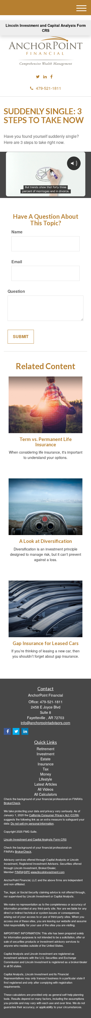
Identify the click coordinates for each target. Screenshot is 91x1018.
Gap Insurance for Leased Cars (46, 643)
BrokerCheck (12, 803)
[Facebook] (51, 77)
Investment (45, 753)
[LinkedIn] (45, 77)
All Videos (45, 789)
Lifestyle (45, 779)
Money (45, 774)
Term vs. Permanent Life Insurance (45, 441)
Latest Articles (45, 784)
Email (16, 261)
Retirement (45, 748)
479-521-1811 (48, 88)
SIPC (27, 872)
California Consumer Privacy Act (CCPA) (54, 815)
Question (16, 291)
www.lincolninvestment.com (47, 872)
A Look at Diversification (45, 541)
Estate (45, 758)
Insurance (46, 763)
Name (16, 232)
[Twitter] (38, 77)
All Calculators (45, 794)
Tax (46, 768)
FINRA (19, 872)
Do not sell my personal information (32, 823)
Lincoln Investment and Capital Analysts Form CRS (46, 28)
